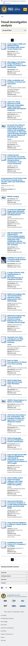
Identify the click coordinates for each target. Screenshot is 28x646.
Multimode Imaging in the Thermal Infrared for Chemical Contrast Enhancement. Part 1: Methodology (16, 297)
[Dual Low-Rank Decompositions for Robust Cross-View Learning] (3, 365)
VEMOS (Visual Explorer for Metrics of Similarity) (17, 401)
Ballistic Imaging (13, 196)
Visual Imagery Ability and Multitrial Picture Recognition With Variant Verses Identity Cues (16, 46)
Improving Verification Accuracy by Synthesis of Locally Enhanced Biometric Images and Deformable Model (17, 504)
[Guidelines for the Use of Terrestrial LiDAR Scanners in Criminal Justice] (3, 260)
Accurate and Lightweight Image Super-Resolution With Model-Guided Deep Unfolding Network (16, 212)
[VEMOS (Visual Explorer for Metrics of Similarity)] (3, 401)
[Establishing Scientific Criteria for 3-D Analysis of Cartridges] (3, 547)
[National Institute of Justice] (22, 602)
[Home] (14, 9)
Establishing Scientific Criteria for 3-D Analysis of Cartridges (16, 544)
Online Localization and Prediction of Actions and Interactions (16, 82)
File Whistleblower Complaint (7, 618)
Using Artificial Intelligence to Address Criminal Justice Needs (17, 524)
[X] (6, 588)
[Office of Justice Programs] (4, 9)
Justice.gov (3, 640)
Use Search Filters (6, 30)
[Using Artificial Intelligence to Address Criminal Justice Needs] (3, 528)
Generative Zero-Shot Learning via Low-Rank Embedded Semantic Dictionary (15, 339)
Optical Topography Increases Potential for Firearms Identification (15, 439)
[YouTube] (11, 588)
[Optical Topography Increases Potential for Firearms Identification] (3, 443)
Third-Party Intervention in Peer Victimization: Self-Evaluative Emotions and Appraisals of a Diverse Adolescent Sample (16, 418)
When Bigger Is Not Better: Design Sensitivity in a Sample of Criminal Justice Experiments (16, 64)
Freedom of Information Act (7, 634)
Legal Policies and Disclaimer (7, 627)
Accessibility (3, 615)
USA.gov (2, 637)
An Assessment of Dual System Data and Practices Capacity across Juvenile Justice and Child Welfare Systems (14, 180)
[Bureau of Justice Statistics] (14, 602)
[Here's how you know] (14, 2)
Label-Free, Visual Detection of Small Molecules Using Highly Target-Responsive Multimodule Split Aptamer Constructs (16, 106)
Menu (25, 9)
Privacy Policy (4, 624)
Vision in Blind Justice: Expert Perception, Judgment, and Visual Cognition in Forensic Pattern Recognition (15, 481)
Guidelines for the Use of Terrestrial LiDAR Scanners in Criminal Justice (16, 259)
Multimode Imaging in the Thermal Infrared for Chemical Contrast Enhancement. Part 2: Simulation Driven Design (16, 319)
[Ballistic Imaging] (3, 198)
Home (2, 16)
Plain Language (4, 621)
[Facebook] (2, 588)
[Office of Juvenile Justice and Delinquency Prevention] (5, 607)
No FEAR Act (3, 631)
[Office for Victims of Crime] (14, 607)
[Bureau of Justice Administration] (5, 602)
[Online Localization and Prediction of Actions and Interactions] (3, 85)
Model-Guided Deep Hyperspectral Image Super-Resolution (14, 382)
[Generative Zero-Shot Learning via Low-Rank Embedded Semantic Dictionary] (3, 342)
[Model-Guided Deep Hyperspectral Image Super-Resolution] (3, 385)
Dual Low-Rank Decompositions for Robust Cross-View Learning (17, 362)
